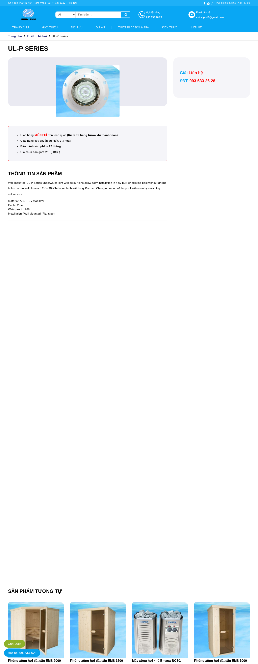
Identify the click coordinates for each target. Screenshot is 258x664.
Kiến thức (170, 27)
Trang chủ (20, 27)
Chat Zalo (14, 643)
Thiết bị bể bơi (37, 36)
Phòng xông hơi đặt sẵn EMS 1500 (96, 660)
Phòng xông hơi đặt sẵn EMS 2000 (34, 660)
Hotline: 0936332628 (22, 653)
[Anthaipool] (28, 16)
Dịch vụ (76, 27)
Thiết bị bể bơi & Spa (133, 27)
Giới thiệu (50, 27)
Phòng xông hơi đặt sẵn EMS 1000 (220, 660)
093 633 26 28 (202, 81)
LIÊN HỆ (196, 27)
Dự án (100, 27)
